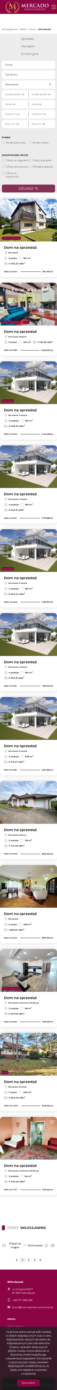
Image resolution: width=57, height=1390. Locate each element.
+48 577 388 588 (22, 1300)
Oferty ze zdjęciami (17, 160)
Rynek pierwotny (16, 142)
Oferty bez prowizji (17, 166)
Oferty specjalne (42, 160)
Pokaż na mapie (15, 1245)
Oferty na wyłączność (12, 175)
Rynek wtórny (40, 142)
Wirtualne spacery (42, 166)
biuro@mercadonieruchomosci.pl (32, 1307)
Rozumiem (28, 1382)
